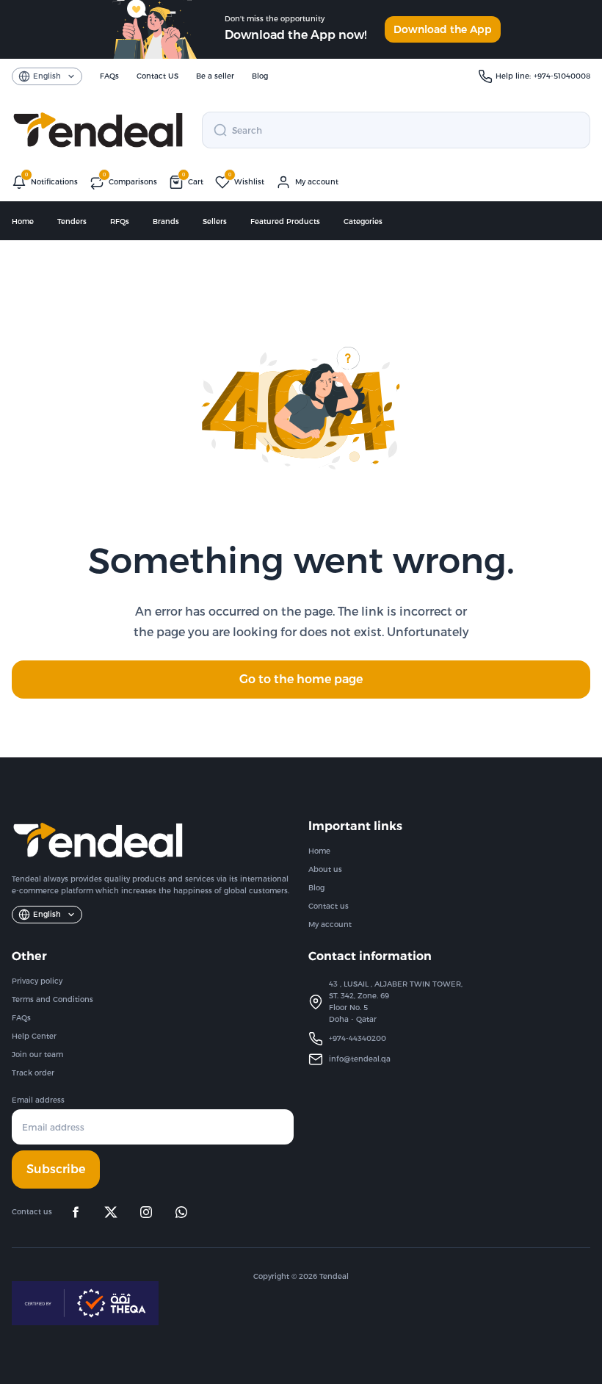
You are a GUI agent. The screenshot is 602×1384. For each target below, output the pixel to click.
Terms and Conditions (52, 999)
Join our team (37, 1054)
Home (23, 221)
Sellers (215, 221)
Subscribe (55, 1169)
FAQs (21, 1018)
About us (325, 869)
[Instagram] (146, 1212)
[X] (111, 1212)
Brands (166, 221)
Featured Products (285, 221)
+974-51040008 (562, 76)
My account (330, 924)
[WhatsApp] (181, 1212)
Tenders (72, 221)
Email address (38, 1100)
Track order (33, 1073)
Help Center (34, 1036)
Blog (316, 888)
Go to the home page (301, 679)
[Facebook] (75, 1212)
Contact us (328, 906)
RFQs (119, 221)
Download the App (443, 29)
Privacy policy (37, 981)
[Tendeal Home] (98, 130)
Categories (363, 221)
